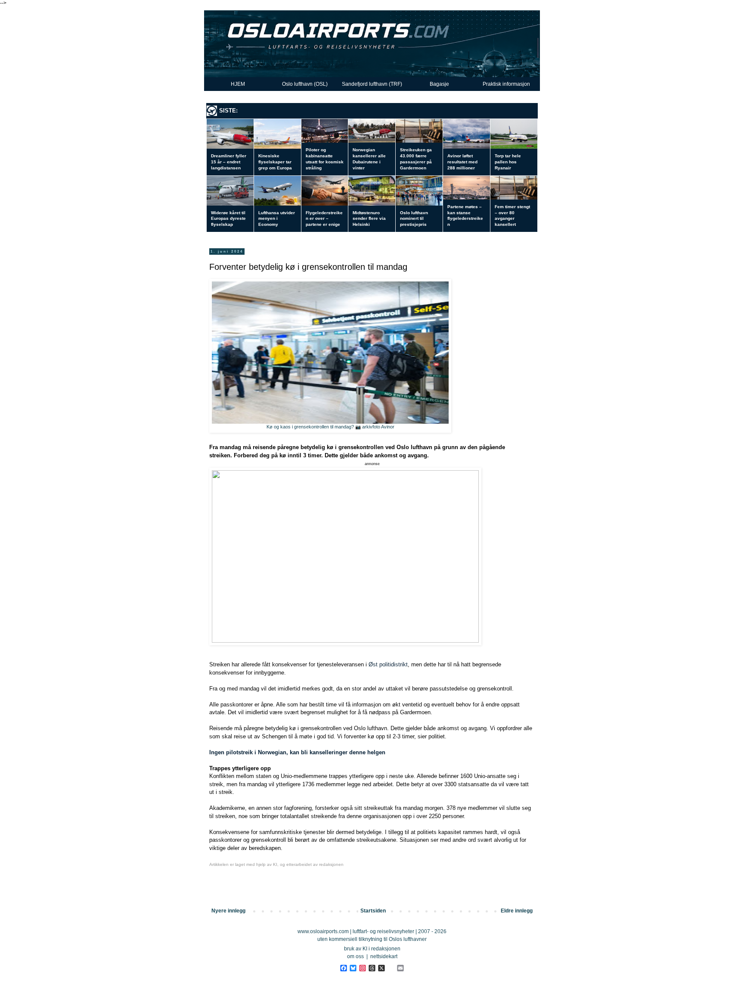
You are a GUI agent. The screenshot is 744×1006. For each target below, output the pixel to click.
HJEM (238, 84)
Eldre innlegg (517, 911)
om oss (355, 956)
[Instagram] (362, 968)
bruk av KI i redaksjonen (372, 949)
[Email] (400, 968)
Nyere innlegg (228, 911)
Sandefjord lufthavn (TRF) (372, 84)
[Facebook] (343, 968)
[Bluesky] (353, 968)
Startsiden (373, 911)
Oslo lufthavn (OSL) (305, 84)
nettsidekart (383, 956)
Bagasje (439, 84)
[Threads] (372, 968)
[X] (381, 968)
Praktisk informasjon (506, 84)
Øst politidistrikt (388, 664)
